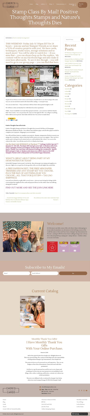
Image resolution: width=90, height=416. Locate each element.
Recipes (67, 99)
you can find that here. (48, 62)
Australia (67, 89)
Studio (66, 106)
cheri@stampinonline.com (49, 387)
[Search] (82, 39)
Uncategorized (25, 38)
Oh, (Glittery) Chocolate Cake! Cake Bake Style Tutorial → (46, 198)
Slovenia (67, 104)
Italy (66, 96)
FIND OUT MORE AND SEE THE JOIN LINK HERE (29, 187)
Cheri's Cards (16, 38)
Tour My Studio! (69, 108)
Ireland (67, 94)
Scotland (67, 101)
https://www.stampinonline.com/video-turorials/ (28, 193)
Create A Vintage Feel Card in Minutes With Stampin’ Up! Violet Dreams (74, 78)
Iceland (67, 91)
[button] (73, 273)
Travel (66, 111)
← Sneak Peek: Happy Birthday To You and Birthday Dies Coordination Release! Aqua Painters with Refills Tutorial (17, 199)
